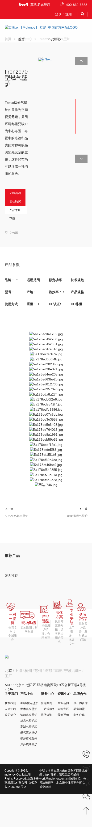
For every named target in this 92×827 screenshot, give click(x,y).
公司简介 (10, 715)
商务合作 (79, 715)
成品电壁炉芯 (28, 720)
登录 (58, 14)
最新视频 (63, 715)
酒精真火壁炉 (28, 715)
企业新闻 (63, 703)
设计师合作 (80, 703)
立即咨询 (15, 193)
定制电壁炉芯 (28, 726)
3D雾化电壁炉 (29, 703)
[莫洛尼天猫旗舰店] (86, 768)
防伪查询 (46, 715)
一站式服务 (48, 709)
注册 (68, 14)
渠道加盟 (79, 709)
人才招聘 (10, 709)
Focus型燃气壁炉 (77, 516)
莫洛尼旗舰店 (40, 5)
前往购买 (15, 201)
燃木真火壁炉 (28, 709)
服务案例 (46, 703)
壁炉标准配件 (28, 738)
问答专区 (63, 709)
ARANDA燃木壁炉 (16, 516)
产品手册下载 (15, 211)
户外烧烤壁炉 (28, 744)
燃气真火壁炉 (28, 732)
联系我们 (10, 703)
